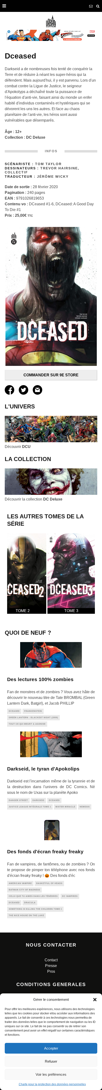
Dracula (30, 903)
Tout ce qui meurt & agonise (27, 724)
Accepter (51, 1048)
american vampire (20, 883)
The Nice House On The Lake (26, 915)
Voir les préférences (51, 1074)
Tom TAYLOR (48, 164)
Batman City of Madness (24, 890)
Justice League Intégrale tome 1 (30, 807)
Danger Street (18, 800)
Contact (51, 960)
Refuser (51, 1061)
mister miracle (65, 807)
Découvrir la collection (33, 499)
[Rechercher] (98, 6)
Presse (51, 966)
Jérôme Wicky (53, 176)
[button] (95, 999)
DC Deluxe (35, 137)
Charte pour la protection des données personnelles (52, 1084)
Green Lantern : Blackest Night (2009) (33, 718)
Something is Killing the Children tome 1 (35, 909)
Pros (51, 971)
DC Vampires (70, 896)
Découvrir (18, 447)
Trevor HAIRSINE (59, 168)
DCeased (14, 711)
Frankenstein (33, 711)
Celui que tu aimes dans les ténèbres (33, 896)
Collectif (16, 172)
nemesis (85, 807)
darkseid (38, 800)
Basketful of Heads (49, 883)
